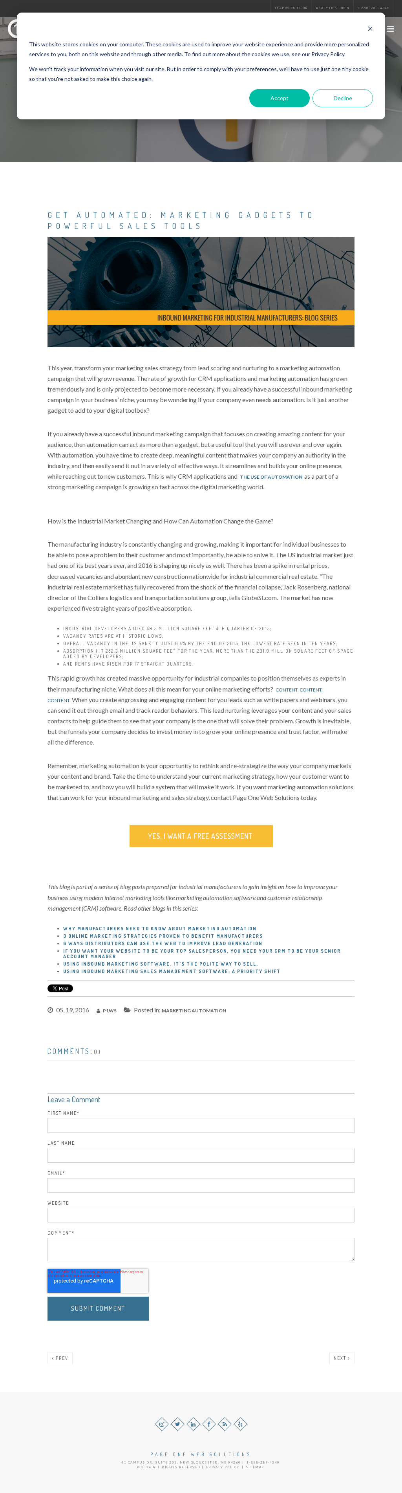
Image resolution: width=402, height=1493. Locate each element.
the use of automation (271, 477)
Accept (279, 98)
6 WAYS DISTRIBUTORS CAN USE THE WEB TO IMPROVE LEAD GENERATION (163, 943)
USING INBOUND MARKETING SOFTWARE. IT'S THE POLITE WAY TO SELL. (160, 964)
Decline (343, 98)
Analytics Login (332, 7)
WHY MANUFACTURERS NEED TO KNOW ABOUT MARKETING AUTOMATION (160, 928)
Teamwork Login (291, 7)
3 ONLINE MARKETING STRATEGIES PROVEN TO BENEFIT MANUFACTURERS (163, 936)
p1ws (109, 1011)
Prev (61, 1358)
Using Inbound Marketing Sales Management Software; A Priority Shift (172, 971)
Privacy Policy (222, 1467)
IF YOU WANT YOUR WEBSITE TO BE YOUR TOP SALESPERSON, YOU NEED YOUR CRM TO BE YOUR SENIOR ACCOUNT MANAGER (202, 953)
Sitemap (255, 1467)
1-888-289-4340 (374, 7)
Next (341, 1358)
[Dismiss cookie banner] (370, 30)
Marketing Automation (194, 1011)
